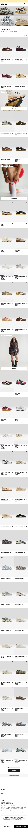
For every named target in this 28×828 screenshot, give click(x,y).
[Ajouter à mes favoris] (12, 38)
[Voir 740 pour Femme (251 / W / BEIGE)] (7, 238)
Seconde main (3, 796)
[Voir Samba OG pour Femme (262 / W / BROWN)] (7, 147)
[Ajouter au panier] (12, 59)
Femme (7, 31)
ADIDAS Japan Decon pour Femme (20, 304)
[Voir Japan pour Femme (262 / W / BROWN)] (7, 74)
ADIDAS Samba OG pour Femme (5, 60)
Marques (3, 800)
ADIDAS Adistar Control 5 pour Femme (20, 86)
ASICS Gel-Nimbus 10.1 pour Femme (20, 277)
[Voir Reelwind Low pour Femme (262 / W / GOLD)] (7, 514)
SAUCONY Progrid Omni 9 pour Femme (6, 735)
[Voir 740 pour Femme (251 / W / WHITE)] (7, 434)
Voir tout (2, 31)
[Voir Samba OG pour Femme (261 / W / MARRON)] (7, 47)
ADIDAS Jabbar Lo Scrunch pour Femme (19, 223)
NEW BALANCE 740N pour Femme (5, 683)
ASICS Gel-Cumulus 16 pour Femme (19, 578)
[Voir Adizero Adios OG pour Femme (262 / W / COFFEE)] (7, 540)
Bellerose (3, 789)
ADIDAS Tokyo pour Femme (6, 392)
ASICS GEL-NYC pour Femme (6, 656)
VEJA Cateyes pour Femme (20, 133)
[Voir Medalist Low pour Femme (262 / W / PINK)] (7, 121)
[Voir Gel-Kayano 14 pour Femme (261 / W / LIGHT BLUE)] (7, 749)
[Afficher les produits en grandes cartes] (24, 35)
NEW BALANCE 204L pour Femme (19, 709)
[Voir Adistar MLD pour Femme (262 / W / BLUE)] (7, 566)
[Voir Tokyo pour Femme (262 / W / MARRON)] (7, 381)
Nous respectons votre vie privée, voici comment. (10, 814)
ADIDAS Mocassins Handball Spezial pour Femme (19, 160)
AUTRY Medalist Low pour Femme (6, 133)
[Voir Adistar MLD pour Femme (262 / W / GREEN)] (7, 618)
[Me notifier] (12, 578)
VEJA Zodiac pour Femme (6, 303)
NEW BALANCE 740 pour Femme (5, 250)
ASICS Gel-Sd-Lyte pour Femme (19, 735)
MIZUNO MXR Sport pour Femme (5, 473)
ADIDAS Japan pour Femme (6, 86)
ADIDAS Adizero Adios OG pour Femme (20, 500)
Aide (2, 793)
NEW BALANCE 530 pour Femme (5, 709)
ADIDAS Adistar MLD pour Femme (6, 578)
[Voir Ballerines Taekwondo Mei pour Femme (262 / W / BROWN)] (7, 211)
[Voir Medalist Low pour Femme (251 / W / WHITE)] (7, 265)
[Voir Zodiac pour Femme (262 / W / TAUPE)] (7, 292)
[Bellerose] (4, 4)
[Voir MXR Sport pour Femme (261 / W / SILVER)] (7, 461)
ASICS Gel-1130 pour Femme (19, 604)
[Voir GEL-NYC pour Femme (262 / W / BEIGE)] (7, 644)
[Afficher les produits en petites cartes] (26, 35)
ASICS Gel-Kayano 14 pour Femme (20, 446)
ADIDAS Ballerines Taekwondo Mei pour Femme (19, 60)
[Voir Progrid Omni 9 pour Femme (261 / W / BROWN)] (7, 723)
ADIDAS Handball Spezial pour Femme (20, 250)
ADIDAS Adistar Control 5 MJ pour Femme (20, 473)
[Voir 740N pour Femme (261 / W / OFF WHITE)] (7, 671)
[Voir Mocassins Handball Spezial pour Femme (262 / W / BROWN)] (7, 487)
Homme (11, 31)
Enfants (15, 31)
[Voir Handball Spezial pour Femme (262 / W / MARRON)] (7, 407)
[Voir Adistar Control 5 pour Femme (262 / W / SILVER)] (7, 592)
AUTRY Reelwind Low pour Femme (6, 526)
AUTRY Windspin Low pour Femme (20, 526)
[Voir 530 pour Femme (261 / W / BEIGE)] (7, 697)
